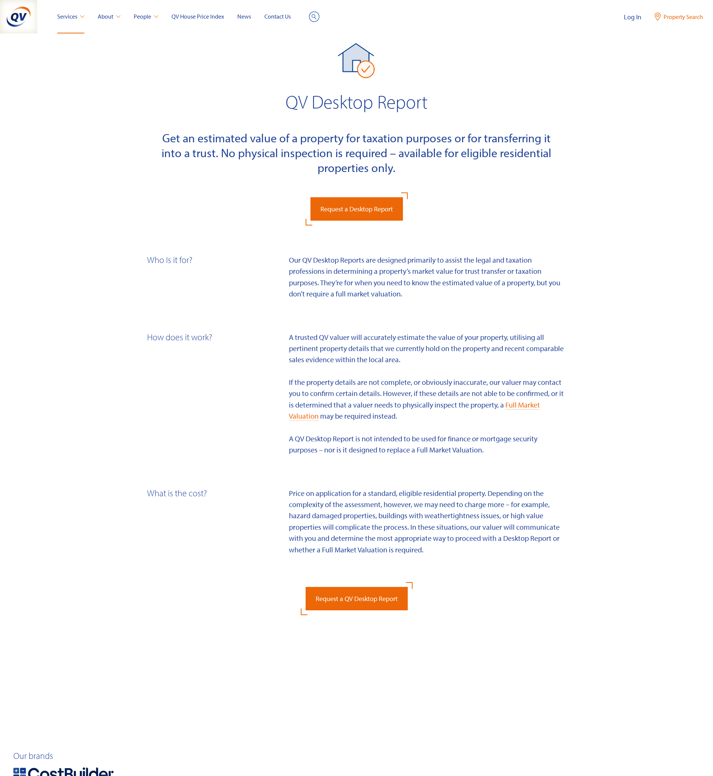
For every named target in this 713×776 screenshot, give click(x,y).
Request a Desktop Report (356, 209)
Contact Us (277, 16)
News (244, 16)
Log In (632, 17)
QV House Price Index (198, 16)
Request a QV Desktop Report (357, 598)
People (142, 16)
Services (67, 16)
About (105, 16)
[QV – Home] (18, 16)
